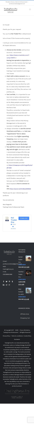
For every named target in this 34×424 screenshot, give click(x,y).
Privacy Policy (6, 336)
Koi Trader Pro (14, 220)
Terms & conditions (17, 336)
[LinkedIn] (3, 285)
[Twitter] (6, 281)
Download (24, 218)
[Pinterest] (9, 281)
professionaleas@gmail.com (17, 3)
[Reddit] (6, 285)
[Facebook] (3, 281)
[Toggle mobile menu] (30, 9)
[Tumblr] (12, 281)
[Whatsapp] (9, 285)
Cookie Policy (27, 336)
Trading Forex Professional (10, 332)
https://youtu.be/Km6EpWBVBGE (20, 189)
